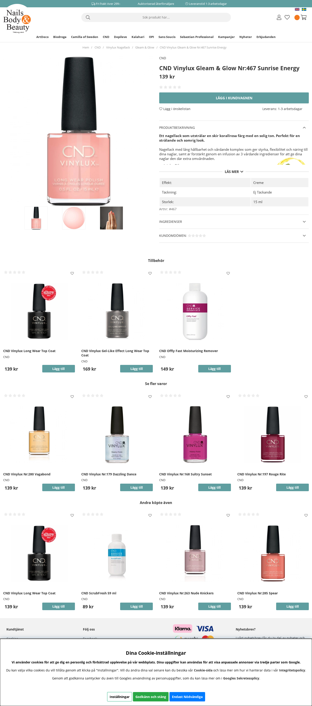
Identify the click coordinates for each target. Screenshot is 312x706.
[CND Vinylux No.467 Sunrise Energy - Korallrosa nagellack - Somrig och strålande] (40, 218)
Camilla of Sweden (84, 37)
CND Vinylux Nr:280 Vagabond (26, 474)
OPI (151, 37)
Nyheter (245, 37)
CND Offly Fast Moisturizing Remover (188, 351)
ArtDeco (42, 37)
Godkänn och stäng (150, 697)
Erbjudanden (266, 37)
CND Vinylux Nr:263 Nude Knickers (186, 593)
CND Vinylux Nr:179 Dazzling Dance (108, 474)
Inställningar (120, 697)
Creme (258, 182)
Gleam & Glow (144, 47)
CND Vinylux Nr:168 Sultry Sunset (185, 474)
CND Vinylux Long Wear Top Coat (29, 351)
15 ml (257, 201)
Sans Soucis (167, 37)
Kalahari (138, 37)
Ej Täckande (262, 192)
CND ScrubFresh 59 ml (98, 593)
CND (106, 37)
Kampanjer (226, 37)
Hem (85, 47)
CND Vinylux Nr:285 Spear (257, 593)
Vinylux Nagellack (118, 47)
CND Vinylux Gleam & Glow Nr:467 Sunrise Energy (193, 47)
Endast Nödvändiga (187, 697)
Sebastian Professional (197, 37)
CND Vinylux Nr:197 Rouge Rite (261, 474)
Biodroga (59, 37)
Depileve (120, 37)
